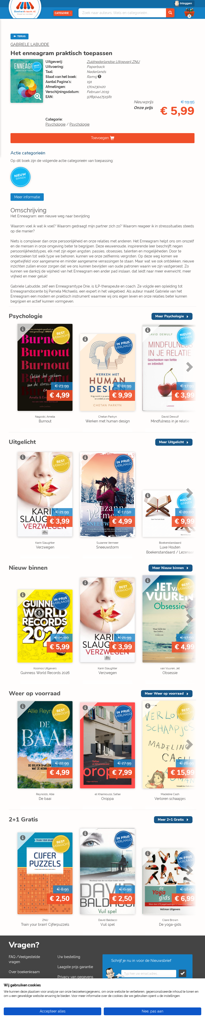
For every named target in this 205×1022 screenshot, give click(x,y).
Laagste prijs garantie (75, 967)
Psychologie (56, 124)
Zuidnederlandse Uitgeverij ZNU (113, 62)
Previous (14, 377)
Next (188, 377)
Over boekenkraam (24, 972)
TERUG (21, 36)
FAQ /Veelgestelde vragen (24, 959)
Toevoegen (100, 138)
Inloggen (186, 3)
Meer (169, 316)
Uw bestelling (69, 957)
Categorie (62, 13)
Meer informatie (27, 197)
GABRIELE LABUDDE (29, 44)
